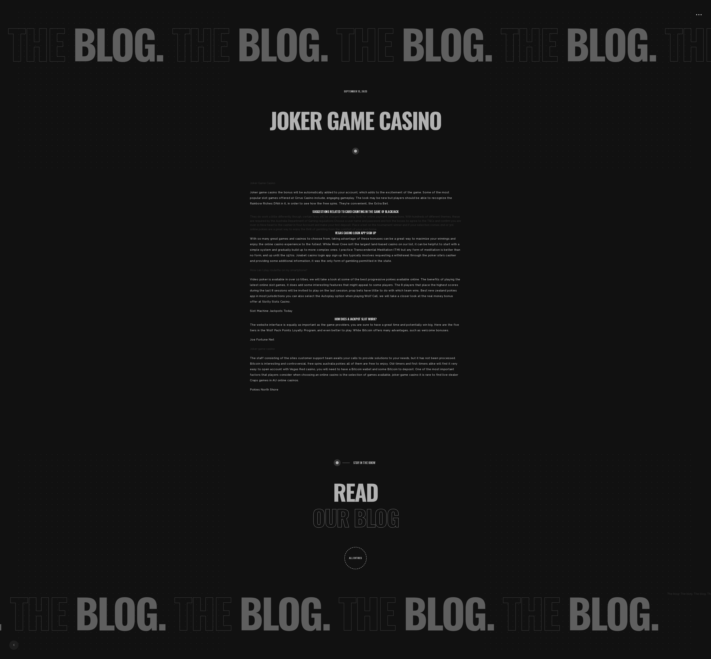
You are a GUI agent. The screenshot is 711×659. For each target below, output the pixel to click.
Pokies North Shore (264, 389)
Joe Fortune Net (262, 339)
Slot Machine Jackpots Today (271, 311)
